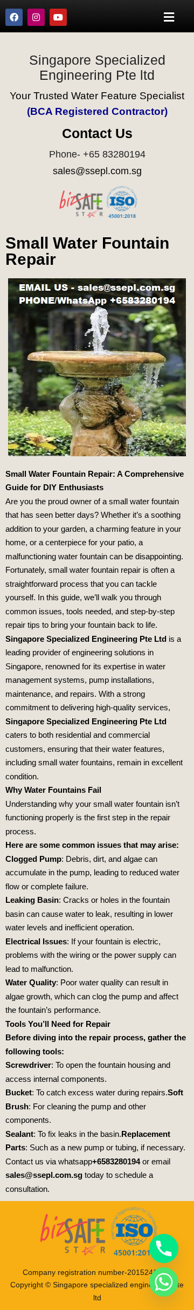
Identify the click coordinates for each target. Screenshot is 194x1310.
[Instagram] (36, 17)
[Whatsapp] (163, 1282)
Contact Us (97, 133)
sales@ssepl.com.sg (97, 171)
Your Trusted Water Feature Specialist (97, 95)
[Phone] (163, 1248)
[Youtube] (58, 17)
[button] (169, 17)
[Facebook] (14, 17)
